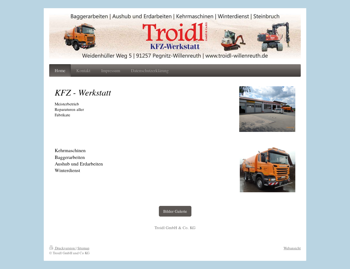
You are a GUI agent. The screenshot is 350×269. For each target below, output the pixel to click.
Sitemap (83, 248)
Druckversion (65, 248)
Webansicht (292, 248)
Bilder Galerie (175, 211)
